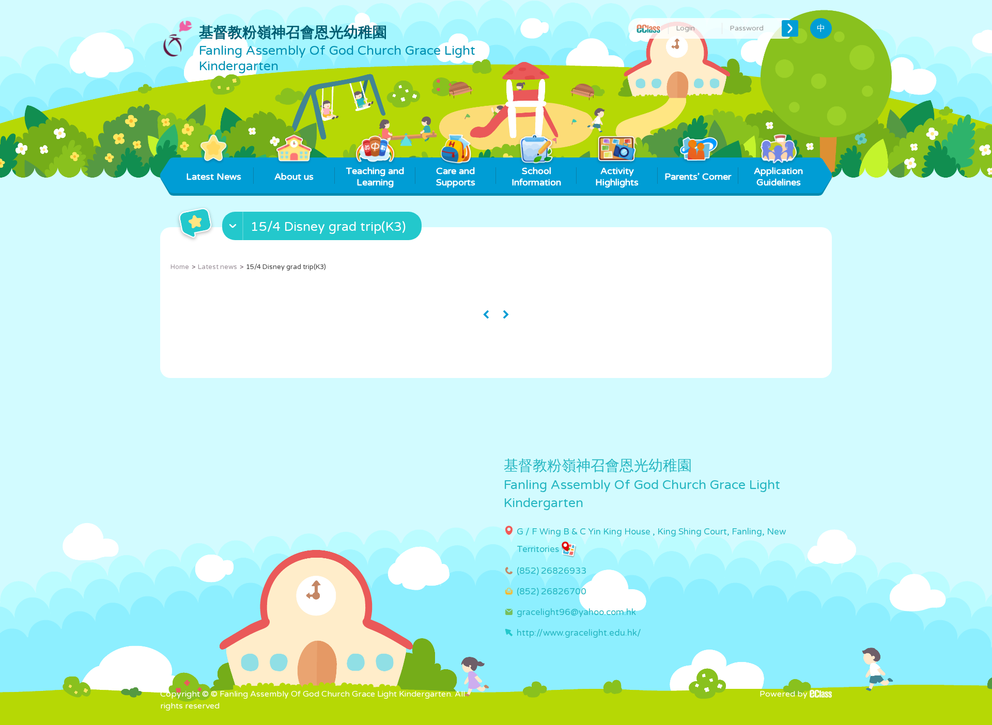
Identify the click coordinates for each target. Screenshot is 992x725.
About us (294, 176)
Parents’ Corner (697, 176)
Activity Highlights (617, 176)
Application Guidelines (778, 176)
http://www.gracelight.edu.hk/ (579, 632)
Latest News (213, 176)
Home (180, 267)
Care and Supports (455, 176)
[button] (323, 228)
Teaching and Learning (375, 176)
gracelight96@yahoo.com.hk (576, 612)
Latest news (217, 267)
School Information (536, 176)
